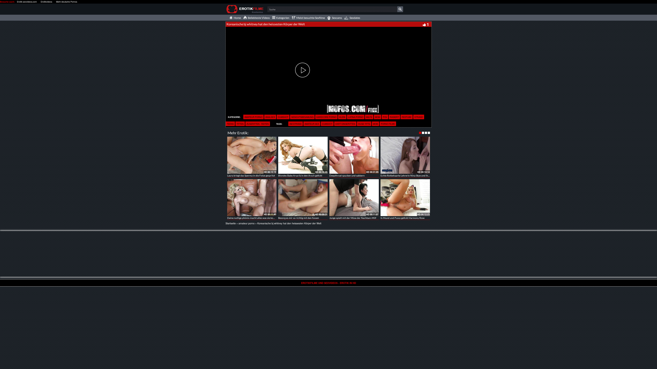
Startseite (231, 223)
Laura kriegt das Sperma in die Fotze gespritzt (251, 175)
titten (240, 123)
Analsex (270, 116)
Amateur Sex (312, 123)
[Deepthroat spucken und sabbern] (354, 155)
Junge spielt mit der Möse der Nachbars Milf (352, 217)
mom (377, 116)
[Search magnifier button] (400, 9)
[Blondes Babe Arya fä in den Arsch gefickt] (303, 155)
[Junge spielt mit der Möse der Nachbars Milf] (354, 197)
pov (385, 116)
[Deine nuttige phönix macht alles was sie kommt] (252, 197)
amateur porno (253, 116)
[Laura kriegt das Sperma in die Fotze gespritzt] (252, 155)
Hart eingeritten (345, 123)
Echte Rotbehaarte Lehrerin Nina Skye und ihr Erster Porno (412, 175)
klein (342, 116)
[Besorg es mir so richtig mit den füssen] (303, 197)
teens (230, 123)
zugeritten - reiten (258, 123)
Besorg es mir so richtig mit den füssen (298, 217)
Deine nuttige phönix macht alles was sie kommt (252, 217)
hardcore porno (326, 116)
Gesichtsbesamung (302, 116)
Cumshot (283, 116)
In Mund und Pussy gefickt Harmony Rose (402, 217)
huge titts (364, 123)
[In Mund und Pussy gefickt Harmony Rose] (405, 197)
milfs (369, 116)
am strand (295, 123)
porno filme (388, 123)
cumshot (327, 123)
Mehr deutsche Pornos (66, 1)
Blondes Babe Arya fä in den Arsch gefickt (300, 175)
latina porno (355, 116)
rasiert (394, 116)
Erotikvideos (46, 1)
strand (418, 116)
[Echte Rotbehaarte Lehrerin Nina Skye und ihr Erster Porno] (405, 155)
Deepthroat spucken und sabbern (347, 175)
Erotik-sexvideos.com (27, 1)
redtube (406, 116)
